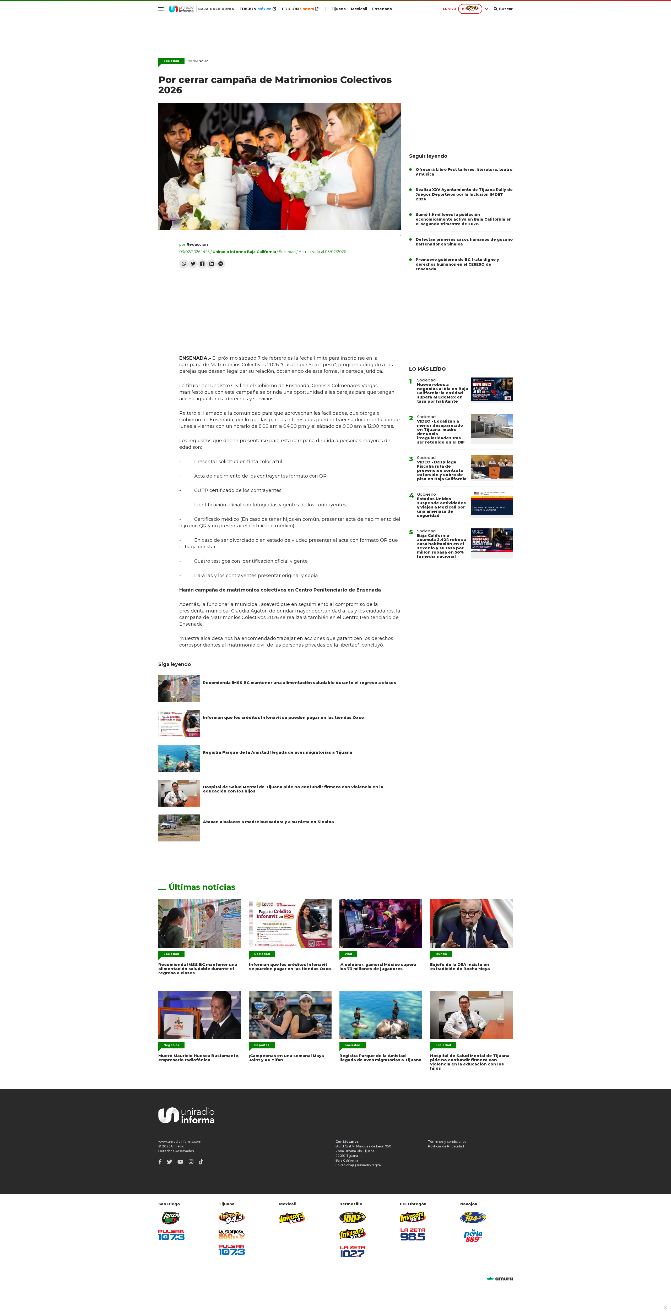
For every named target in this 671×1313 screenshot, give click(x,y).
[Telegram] (220, 264)
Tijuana (338, 9)
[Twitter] (193, 264)
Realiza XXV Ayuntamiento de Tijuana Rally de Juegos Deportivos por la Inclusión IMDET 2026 (464, 194)
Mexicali (359, 9)
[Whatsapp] (183, 264)
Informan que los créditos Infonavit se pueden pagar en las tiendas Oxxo (283, 717)
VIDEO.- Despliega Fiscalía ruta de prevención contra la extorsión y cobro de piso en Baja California (442, 470)
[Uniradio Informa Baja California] (201, 9)
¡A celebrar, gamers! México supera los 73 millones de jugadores (377, 966)
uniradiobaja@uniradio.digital (359, 1165)
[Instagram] (191, 1162)
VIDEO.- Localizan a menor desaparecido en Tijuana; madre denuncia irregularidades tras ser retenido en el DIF (441, 432)
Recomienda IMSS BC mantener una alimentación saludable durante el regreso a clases (299, 682)
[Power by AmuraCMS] (499, 1279)
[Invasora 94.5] (232, 1218)
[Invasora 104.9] (292, 1218)
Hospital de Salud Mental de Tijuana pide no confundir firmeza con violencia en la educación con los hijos (293, 789)
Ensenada (382, 9)
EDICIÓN (256, 9)
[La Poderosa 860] (232, 1234)
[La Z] (352, 1251)
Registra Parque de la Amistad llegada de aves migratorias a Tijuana (277, 752)
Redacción (197, 244)
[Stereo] (352, 1217)
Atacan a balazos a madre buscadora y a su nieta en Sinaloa (268, 821)
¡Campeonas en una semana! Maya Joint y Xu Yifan (286, 1057)
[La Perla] (473, 1235)
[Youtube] (180, 1162)
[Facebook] (202, 264)
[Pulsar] (171, 1235)
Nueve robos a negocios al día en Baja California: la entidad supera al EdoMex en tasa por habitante (442, 393)
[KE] (473, 1217)
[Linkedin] (211, 264)
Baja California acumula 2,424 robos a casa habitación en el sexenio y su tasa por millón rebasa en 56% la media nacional (442, 546)
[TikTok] (201, 1162)
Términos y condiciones (447, 1142)
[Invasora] (171, 1218)
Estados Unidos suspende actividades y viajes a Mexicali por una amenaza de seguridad (441, 507)
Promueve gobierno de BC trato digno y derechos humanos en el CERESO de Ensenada (457, 264)
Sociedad (171, 61)
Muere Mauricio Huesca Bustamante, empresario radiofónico (198, 1057)
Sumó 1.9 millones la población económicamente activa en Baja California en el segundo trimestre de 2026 (464, 219)
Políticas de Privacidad (446, 1146)
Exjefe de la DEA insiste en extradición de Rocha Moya (460, 966)
